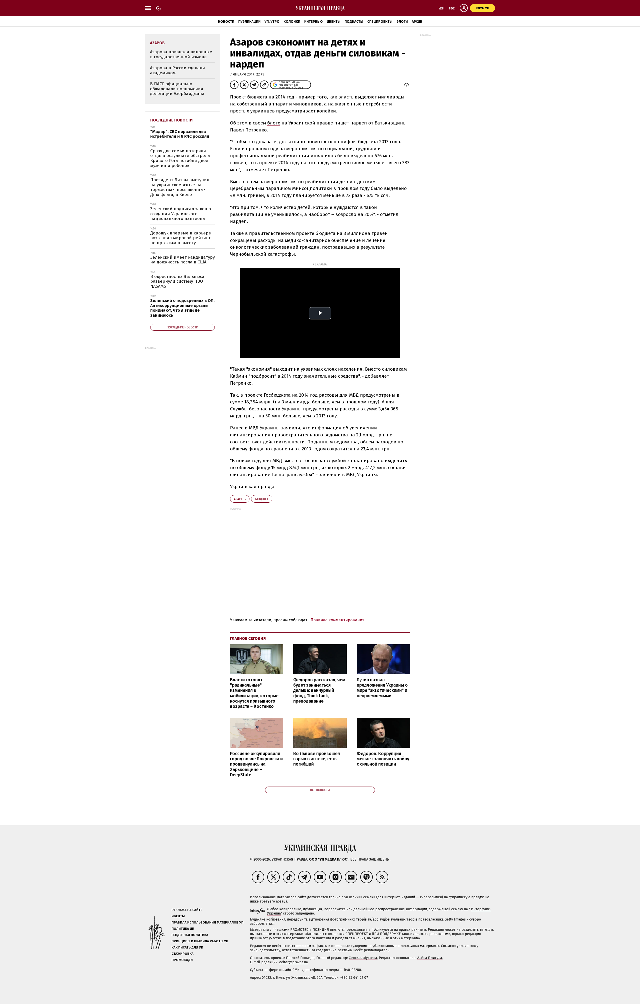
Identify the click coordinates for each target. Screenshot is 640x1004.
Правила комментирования (337, 620)
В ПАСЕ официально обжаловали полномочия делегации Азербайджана (177, 88)
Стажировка (183, 954)
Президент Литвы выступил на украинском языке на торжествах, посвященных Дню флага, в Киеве (179, 187)
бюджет (261, 499)
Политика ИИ (183, 929)
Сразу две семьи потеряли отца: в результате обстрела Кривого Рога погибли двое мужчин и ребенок (180, 158)
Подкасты (353, 21)
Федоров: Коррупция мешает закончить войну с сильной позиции (383, 759)
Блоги (402, 21)
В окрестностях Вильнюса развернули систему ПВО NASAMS (177, 281)
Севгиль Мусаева (363, 958)
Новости (226, 21)
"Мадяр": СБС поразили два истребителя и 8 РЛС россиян (179, 134)
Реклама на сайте (187, 910)
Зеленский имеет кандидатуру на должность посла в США (182, 260)
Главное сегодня (248, 638)
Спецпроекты (379, 21)
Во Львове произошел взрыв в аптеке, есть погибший (316, 759)
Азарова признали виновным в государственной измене (181, 54)
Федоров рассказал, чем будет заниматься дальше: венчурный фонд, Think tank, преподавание (319, 690)
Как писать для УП (187, 947)
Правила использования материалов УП (208, 922)
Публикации (249, 21)
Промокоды (182, 960)
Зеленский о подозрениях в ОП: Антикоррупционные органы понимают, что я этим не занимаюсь (182, 308)
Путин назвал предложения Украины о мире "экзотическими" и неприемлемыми (382, 687)
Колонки (292, 21)
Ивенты (333, 21)
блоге (273, 123)
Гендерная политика (190, 935)
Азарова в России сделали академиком (177, 70)
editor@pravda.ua (293, 962)
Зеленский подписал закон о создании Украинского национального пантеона (180, 213)
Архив (417, 21)
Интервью (313, 21)
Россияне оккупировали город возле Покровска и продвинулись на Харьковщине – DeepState (256, 764)
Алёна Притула (429, 958)
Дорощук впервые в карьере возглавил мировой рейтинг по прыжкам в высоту (180, 237)
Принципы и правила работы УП (200, 941)
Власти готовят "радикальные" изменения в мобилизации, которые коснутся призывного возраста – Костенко (254, 693)
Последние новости (171, 120)
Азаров (240, 499)
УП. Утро (272, 21)
